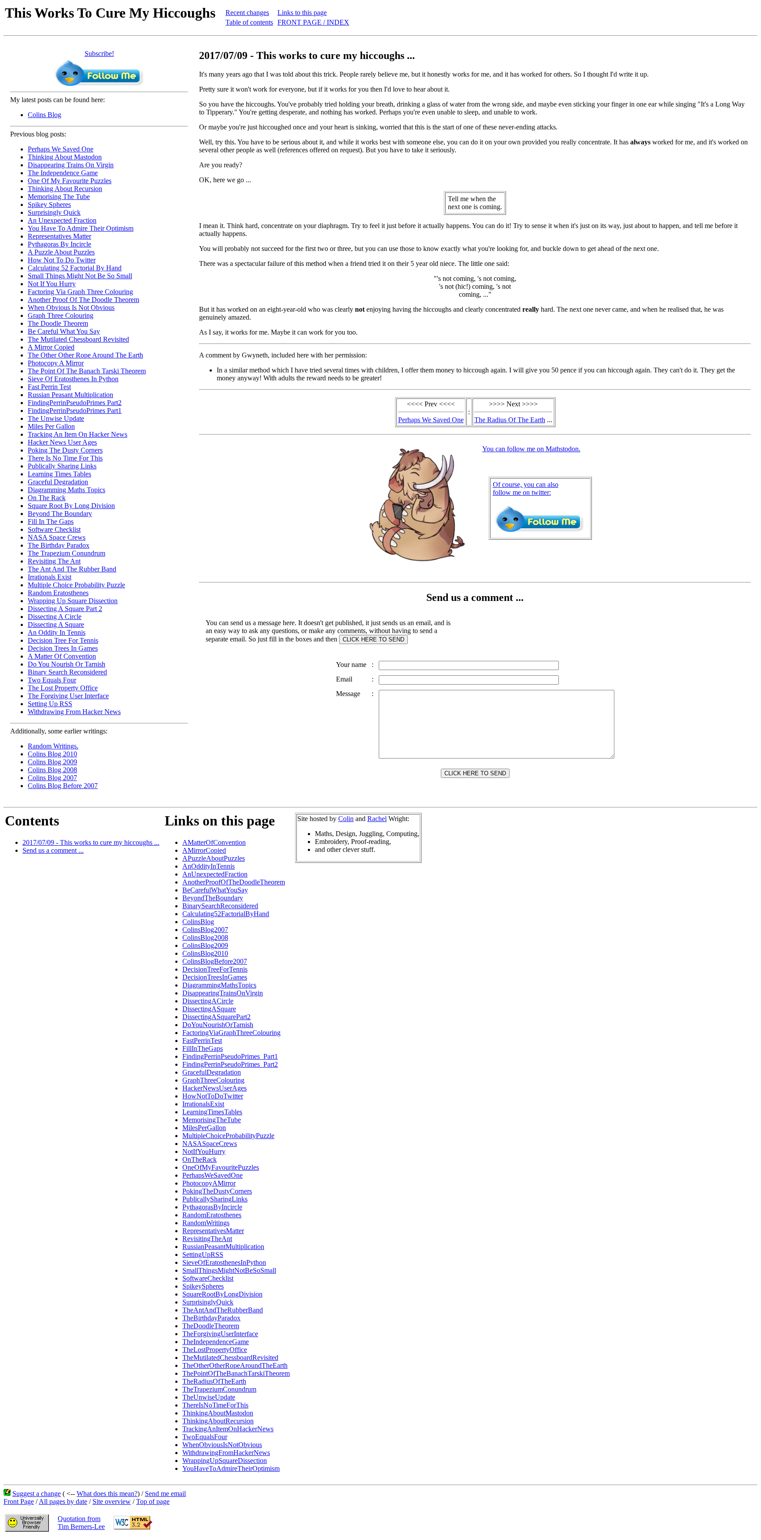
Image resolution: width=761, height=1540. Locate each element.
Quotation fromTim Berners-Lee (81, 1522)
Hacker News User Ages (62, 442)
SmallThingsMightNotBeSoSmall (229, 1270)
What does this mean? (107, 1493)
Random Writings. (53, 746)
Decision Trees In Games (63, 648)
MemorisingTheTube (211, 1120)
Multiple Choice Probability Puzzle (76, 585)
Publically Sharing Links (62, 466)
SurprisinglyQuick (207, 1302)
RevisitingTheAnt (207, 1238)
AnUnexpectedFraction (215, 874)
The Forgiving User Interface (68, 696)
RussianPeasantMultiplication (223, 1246)
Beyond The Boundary (60, 513)
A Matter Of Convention (62, 656)
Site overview (111, 1501)
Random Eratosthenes (58, 593)
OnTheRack (199, 1159)
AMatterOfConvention (214, 842)
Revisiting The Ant (54, 561)
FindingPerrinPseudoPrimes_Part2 (230, 1064)
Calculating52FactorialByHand (225, 913)
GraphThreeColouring (213, 1080)
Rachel (377, 818)
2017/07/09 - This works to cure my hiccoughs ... (90, 842)
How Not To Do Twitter (62, 260)
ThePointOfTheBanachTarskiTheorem (236, 1373)
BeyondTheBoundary (212, 898)
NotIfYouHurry (203, 1151)
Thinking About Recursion (65, 188)
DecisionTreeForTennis (215, 969)
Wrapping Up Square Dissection (73, 600)
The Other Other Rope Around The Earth (85, 355)
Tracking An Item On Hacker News (77, 434)
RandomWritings (205, 1223)
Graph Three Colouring (60, 315)
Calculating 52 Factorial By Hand (75, 268)
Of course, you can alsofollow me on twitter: (525, 488)
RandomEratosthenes (211, 1215)
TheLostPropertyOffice (214, 1349)
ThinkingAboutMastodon (217, 1413)
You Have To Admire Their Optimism (80, 228)
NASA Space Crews (56, 537)
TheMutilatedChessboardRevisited (230, 1357)
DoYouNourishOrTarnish (217, 1024)
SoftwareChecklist (207, 1278)
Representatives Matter (59, 236)
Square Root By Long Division (71, 505)
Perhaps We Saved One (60, 149)
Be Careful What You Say (64, 331)
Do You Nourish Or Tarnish (66, 664)
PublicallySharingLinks (215, 1199)
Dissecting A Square (56, 624)
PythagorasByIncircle (212, 1207)
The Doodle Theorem (58, 323)
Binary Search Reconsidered (67, 672)
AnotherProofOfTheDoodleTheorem (233, 882)
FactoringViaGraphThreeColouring (231, 1032)
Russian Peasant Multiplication (70, 394)
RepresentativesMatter (213, 1230)
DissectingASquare (209, 1009)
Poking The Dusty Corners (65, 450)
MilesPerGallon (204, 1127)
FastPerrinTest (202, 1040)
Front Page (19, 1501)
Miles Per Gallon (51, 426)
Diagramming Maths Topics (66, 490)
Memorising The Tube (59, 196)
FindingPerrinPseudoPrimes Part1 (75, 410)
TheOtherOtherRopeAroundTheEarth (235, 1365)
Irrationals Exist (49, 577)
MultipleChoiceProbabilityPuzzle (228, 1135)
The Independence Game (63, 173)
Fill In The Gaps (51, 521)
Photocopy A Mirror (56, 363)
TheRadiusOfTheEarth (214, 1381)
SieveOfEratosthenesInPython (224, 1262)
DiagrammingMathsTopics (219, 985)
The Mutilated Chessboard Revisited (78, 339)
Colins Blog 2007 (52, 777)
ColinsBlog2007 (205, 929)
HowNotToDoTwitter (212, 1096)
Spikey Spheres (49, 204)
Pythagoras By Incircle (59, 244)
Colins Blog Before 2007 (63, 785)
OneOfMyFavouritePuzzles (220, 1167)
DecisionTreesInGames (214, 977)
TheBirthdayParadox (211, 1318)
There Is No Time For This (65, 458)
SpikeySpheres (203, 1286)
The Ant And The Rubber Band (72, 569)
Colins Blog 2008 (52, 770)
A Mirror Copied (51, 347)
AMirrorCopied (204, 850)
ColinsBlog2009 (205, 945)
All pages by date (63, 1501)
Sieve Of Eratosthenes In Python (73, 379)
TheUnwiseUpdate (208, 1397)
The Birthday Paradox (58, 545)
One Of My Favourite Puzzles (69, 180)
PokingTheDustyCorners (217, 1191)
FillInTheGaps (202, 1048)
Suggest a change (36, 1493)
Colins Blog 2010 (52, 754)
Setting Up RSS (50, 703)
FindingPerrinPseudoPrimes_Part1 (230, 1056)
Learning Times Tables (59, 474)
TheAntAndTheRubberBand (222, 1310)
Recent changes (247, 12)
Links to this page (302, 12)
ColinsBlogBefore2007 (214, 961)
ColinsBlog (198, 921)
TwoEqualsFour (204, 1437)
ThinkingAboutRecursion (218, 1421)
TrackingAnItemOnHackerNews (227, 1429)
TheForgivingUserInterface (220, 1333)
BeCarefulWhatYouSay (215, 890)
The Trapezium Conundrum (66, 553)
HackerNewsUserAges (214, 1088)
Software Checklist (54, 529)
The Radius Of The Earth (509, 420)
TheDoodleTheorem (210, 1326)
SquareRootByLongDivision (222, 1294)
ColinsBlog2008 (205, 937)
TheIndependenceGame (215, 1341)
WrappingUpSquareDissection (224, 1460)
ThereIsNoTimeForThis (215, 1405)
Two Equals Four (52, 680)
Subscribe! (99, 53)
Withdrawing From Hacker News (74, 711)
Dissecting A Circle (54, 616)
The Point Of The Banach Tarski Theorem (87, 371)
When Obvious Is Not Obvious (71, 307)
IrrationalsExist (203, 1104)
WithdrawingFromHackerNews (226, 1452)
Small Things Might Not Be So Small (80, 276)
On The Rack (47, 497)
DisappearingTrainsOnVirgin (222, 993)
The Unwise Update (56, 418)
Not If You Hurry (52, 283)
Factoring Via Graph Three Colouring (80, 291)
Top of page (153, 1501)
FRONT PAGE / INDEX (313, 22)
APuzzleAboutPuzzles (213, 858)
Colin (346, 818)
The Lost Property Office (63, 688)
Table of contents (249, 22)
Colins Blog (44, 114)
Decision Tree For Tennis (63, 640)
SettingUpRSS (202, 1254)
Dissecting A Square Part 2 (65, 608)
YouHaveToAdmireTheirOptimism (231, 1468)
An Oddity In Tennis (56, 632)
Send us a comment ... (53, 850)
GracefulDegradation (211, 1072)
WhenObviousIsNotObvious (222, 1444)
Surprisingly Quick (54, 212)
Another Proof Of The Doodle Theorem (83, 299)
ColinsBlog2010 (205, 953)
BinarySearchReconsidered (220, 906)
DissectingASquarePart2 (216, 1017)
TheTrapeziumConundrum (219, 1389)
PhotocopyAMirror (209, 1183)
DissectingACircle (207, 1001)
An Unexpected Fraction (62, 220)
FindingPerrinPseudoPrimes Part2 (75, 402)
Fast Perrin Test (49, 387)
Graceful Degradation (58, 482)
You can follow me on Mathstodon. (531, 449)
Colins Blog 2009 (52, 762)
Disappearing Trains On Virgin (71, 165)
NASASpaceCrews (209, 1143)
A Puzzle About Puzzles (61, 252)
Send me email (165, 1493)
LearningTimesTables (212, 1112)
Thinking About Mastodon (65, 157)
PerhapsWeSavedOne (212, 1175)
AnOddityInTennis (208, 866)
